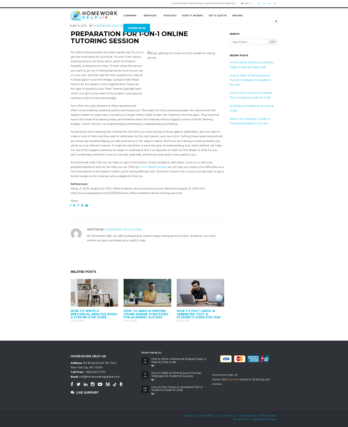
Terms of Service (247, 415)
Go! (272, 42)
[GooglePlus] (78, 205)
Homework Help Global (123, 229)
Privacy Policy (241, 419)
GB (274, 3)
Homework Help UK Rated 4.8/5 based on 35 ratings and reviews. (241, 379)
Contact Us (228, 415)
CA (264, 3)
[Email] (86, 205)
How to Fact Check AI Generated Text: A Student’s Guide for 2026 (199, 314)
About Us (189, 415)
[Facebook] (70, 205)
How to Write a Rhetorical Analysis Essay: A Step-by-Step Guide (94, 314)
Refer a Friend (268, 415)
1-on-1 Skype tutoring (153, 167)
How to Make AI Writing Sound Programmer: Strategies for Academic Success (146, 314)
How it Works (206, 415)
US (259, 3)
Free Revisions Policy (264, 419)
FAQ (218, 415)
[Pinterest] (82, 205)
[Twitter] (74, 205)
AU (269, 3)
